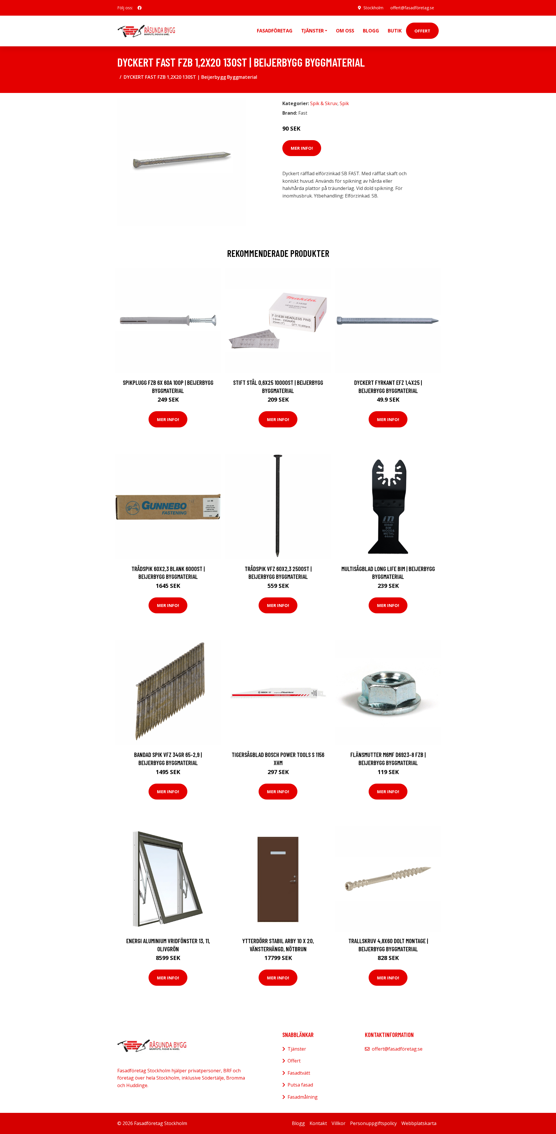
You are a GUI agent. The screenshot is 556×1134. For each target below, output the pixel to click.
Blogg (371, 31)
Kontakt (318, 1123)
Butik (395, 31)
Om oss (345, 31)
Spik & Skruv (323, 103)
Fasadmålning (303, 1097)
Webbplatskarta (418, 1123)
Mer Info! (302, 148)
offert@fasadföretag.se (412, 7)
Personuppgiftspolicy (373, 1123)
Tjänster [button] (312, 31)
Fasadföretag (274, 31)
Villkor (338, 1123)
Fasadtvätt (299, 1073)
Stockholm (373, 7)
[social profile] (139, 7)
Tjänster (297, 1049)
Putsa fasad (300, 1085)
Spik (344, 103)
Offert (422, 31)
